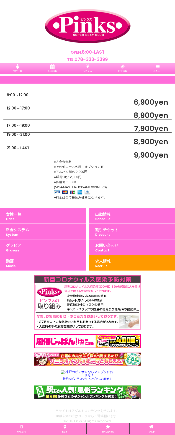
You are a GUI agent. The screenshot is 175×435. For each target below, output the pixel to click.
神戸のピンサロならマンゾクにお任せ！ (87, 378)
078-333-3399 (91, 59)
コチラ (83, 416)
